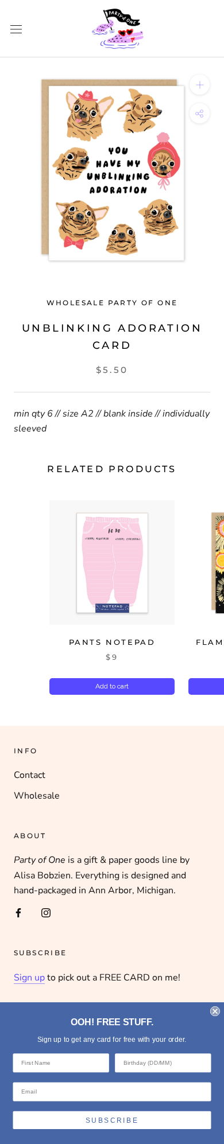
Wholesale (37, 795)
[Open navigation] (16, 28)
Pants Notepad (112, 642)
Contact (29, 775)
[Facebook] (18, 912)
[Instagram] (46, 912)
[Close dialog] (215, 1011)
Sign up (29, 977)
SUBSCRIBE (112, 1120)
